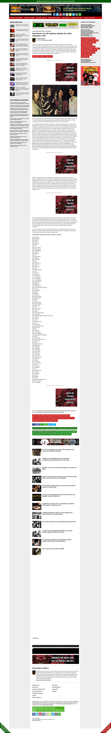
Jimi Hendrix (44, 418)
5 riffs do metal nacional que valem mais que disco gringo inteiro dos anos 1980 (21, 64)
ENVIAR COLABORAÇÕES (33, 5)
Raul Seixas (85, 52)
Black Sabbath (64, 415)
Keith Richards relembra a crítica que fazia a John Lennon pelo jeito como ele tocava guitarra (22, 83)
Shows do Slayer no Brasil (86, 26)
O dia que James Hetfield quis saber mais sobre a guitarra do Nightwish (22, 49)
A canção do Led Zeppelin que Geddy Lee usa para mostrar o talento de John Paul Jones (57, 531)
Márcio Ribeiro (41, 38)
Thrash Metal (85, 56)
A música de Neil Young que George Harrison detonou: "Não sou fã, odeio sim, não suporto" (19, 131)
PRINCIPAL (55, 685)
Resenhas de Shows (85, 34)
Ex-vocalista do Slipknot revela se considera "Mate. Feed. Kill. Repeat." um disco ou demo (19, 140)
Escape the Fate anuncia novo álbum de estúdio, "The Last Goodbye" (18, 143)
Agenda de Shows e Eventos (87, 31)
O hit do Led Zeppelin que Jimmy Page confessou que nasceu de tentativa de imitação (19, 103)
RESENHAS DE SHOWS (54, 17)
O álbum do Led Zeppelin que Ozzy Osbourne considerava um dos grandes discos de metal (19, 125)
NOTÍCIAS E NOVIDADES (16, 17)
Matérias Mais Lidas (16, 22)
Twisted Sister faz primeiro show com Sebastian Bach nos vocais (22, 30)
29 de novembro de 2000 (46, 40)
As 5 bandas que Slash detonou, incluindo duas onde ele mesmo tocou (22, 40)
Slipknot (89, 54)
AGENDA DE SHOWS (29, 17)
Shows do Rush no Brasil (86, 27)
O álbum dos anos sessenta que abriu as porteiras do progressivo (18, 137)
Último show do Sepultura (86, 24)
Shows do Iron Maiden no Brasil (88, 25)
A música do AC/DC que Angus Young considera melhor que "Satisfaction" (22, 59)
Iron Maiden (92, 42)
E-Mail (64, 434)
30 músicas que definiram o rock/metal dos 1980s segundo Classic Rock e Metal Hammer (56, 540)
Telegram (66, 431)
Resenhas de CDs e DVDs (86, 33)
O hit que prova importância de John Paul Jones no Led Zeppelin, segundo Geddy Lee (58, 495)
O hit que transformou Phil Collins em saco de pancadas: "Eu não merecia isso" (22, 93)
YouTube (49, 434)
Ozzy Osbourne (85, 50)
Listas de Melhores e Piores (38, 31)
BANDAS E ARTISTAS (89, 17)
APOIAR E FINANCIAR (58, 5)
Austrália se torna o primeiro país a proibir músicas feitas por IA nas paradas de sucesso (19, 109)
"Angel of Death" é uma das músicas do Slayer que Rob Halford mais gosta (19, 119)
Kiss (48, 420)
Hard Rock (54, 420)
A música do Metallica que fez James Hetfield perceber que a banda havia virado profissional (22, 44)
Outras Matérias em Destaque (19, 100)
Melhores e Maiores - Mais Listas (42, 56)
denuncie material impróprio (64, 703)
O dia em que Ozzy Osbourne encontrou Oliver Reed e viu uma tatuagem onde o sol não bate (19, 106)
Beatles (93, 38)
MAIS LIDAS (55, 689)
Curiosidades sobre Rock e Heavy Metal (89, 32)
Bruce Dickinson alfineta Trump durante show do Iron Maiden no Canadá (22, 54)
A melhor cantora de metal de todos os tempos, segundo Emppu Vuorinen (22, 78)
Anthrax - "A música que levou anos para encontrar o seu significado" (18, 122)
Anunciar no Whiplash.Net (86, 60)
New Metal (91, 48)
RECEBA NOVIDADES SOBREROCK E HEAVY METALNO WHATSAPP (4, 728)
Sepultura (91, 52)
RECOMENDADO (56, 687)
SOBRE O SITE (13, 5)
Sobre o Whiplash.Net (85, 59)
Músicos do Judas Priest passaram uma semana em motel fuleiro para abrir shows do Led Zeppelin (22, 89)
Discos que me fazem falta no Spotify (53, 548)
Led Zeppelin (48, 31)
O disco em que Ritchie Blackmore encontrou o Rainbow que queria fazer (22, 35)
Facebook (73, 431)
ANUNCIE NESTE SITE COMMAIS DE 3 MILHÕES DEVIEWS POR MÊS (106, 728)
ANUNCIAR (22, 5)
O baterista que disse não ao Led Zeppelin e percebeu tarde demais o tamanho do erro (58, 504)
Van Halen (71, 418)
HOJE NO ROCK (66, 17)
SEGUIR (68, 5)
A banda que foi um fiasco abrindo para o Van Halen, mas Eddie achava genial (22, 69)
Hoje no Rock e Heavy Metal (87, 30)
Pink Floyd (36, 418)
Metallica (57, 418)
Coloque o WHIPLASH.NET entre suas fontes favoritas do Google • (46, 428)
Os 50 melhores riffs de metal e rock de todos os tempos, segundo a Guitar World (59, 486)
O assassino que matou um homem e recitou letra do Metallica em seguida (19, 128)
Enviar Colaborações (85, 61)
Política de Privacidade (48, 704)
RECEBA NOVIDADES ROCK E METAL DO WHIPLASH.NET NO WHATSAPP (55, 1)
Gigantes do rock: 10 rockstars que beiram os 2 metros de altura (22, 25)
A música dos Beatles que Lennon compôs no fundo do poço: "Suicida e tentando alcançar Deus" (19, 115)
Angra (87, 38)
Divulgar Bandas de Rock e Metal (88, 62)
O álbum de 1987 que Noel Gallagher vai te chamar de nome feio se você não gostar (19, 112)
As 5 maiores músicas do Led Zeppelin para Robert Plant (59, 521)
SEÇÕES (76, 17)
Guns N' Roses (41, 420)
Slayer (83, 54)
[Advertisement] (43, 165)
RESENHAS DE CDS (41, 17)
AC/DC (51, 418)
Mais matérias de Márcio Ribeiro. (43, 680)
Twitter (43, 434)
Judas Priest (85, 44)
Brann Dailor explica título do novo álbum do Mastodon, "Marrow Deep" (21, 73)
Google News (57, 434)
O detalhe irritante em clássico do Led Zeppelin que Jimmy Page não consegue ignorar (57, 513)
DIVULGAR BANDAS (46, 5)
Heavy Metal (85, 42)
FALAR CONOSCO (76, 5)
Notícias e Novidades (85, 29)
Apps (69, 434)
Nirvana (64, 418)
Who (34, 420)
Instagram (36, 434)
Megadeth (92, 46)
